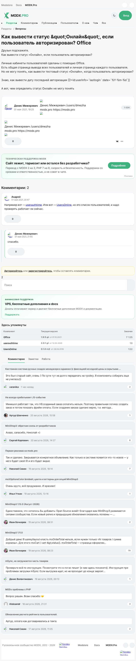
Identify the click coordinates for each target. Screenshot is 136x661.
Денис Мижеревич (26, 105)
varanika (14, 387)
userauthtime (34, 204)
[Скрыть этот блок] (131, 157)
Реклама (128, 176)
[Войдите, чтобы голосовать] (9, 141)
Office (6, 337)
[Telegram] (125, 5)
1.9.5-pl (45, 337)
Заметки (33, 359)
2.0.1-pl (45, 343)
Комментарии (29, 23)
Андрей (16, 196)
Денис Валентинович (21, 579)
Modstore (6, 5)
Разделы (11, 23)
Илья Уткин (15, 493)
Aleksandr (14, 604)
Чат (95, 23)
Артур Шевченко (18, 415)
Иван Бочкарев (17, 522)
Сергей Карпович (19, 440)
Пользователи (69, 23)
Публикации (49, 23)
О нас (85, 23)
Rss (104, 23)
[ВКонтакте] (117, 141)
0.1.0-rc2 (45, 349)
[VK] (132, 5)
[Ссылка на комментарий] (120, 218)
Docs (19, 5)
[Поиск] (131, 285)
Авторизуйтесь (13, 270)
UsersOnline (64, 204)
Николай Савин (17, 468)
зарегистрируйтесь (40, 270)
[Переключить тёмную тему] (114, 15)
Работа (46, 359)
